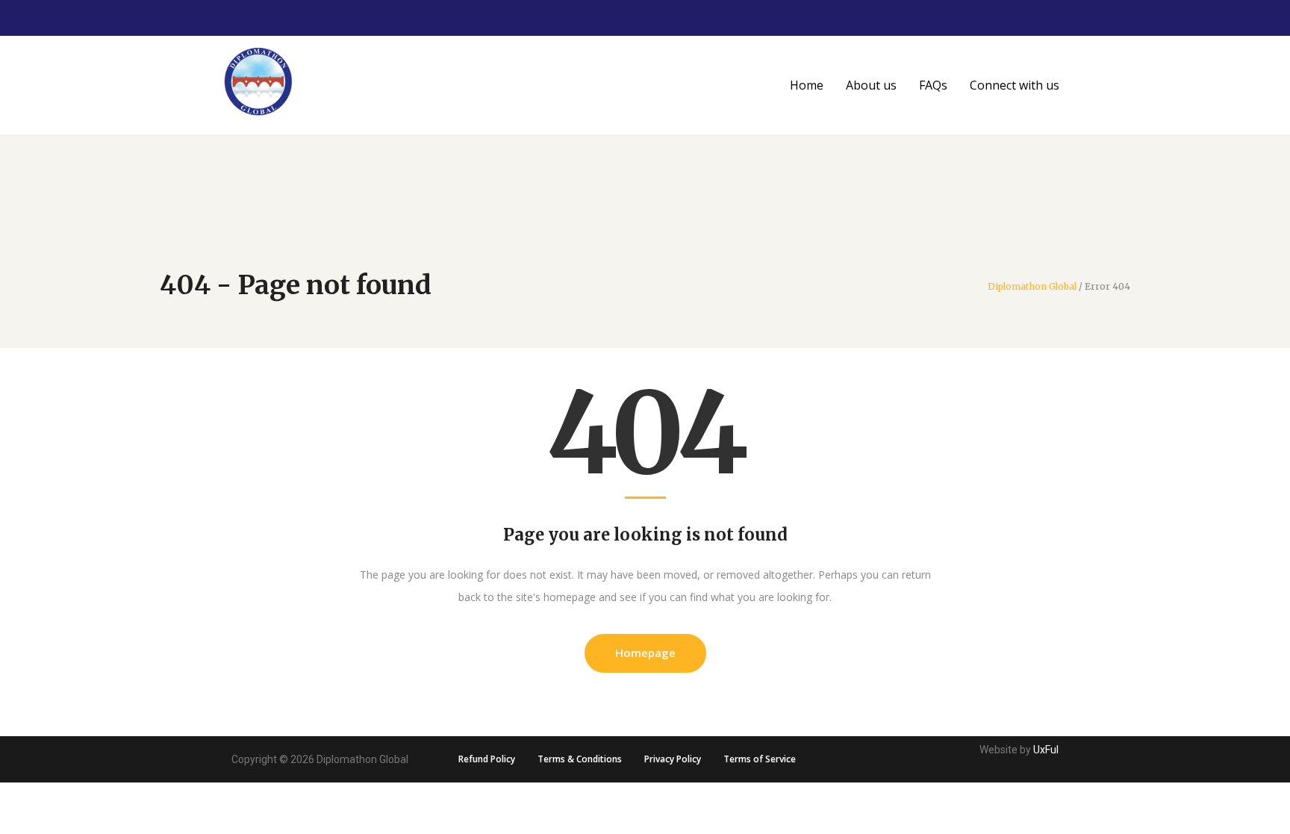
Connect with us (1014, 85)
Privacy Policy (672, 759)
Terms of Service (759, 759)
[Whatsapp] (1272, 17)
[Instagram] (1198, 17)
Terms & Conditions (580, 759)
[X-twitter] (1222, 17)
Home (806, 85)
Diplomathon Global (1032, 286)
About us (871, 85)
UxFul (1046, 750)
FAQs (933, 85)
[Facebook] (1247, 17)
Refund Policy (486, 759)
